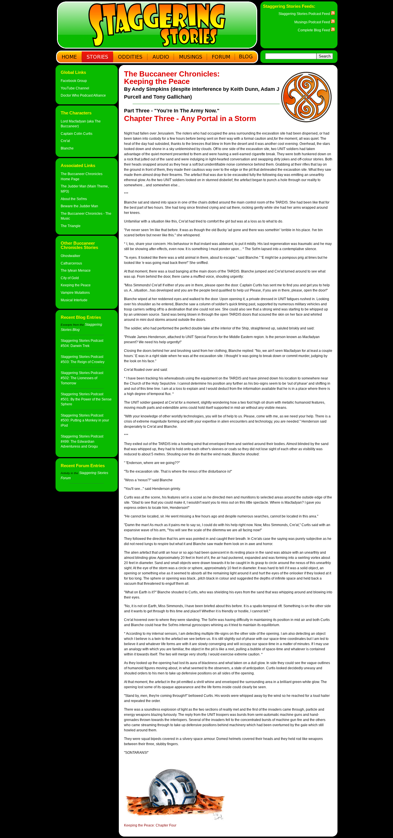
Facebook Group (74, 81)
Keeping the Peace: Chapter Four (150, 825)
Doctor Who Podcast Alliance (83, 95)
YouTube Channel (75, 88)
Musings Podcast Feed (312, 22)
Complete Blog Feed (314, 30)
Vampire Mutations (75, 292)
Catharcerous (71, 263)
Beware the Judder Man (79, 206)
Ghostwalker (70, 256)
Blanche (67, 148)
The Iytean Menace (76, 270)
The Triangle (71, 226)
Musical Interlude (74, 300)
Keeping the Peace (76, 285)
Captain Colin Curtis (76, 133)
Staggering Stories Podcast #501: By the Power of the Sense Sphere (86, 399)
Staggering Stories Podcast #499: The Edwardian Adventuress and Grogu (82, 441)
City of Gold (70, 278)
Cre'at (65, 141)
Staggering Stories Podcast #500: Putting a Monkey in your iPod (85, 420)
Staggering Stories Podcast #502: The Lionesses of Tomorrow (82, 378)
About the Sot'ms (74, 199)
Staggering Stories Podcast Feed (304, 14)
